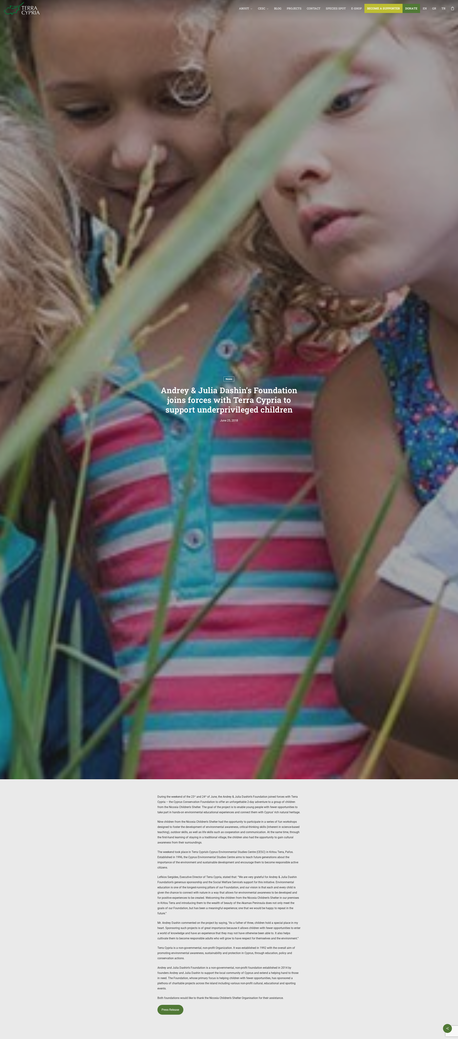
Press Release (170, 1009)
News (229, 379)
